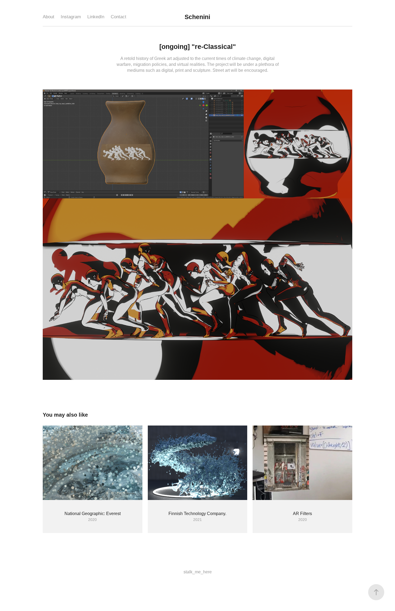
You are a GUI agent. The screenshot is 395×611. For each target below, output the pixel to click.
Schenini (198, 16)
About (48, 16)
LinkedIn (95, 16)
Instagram (71, 16)
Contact (118, 16)
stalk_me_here (198, 572)
